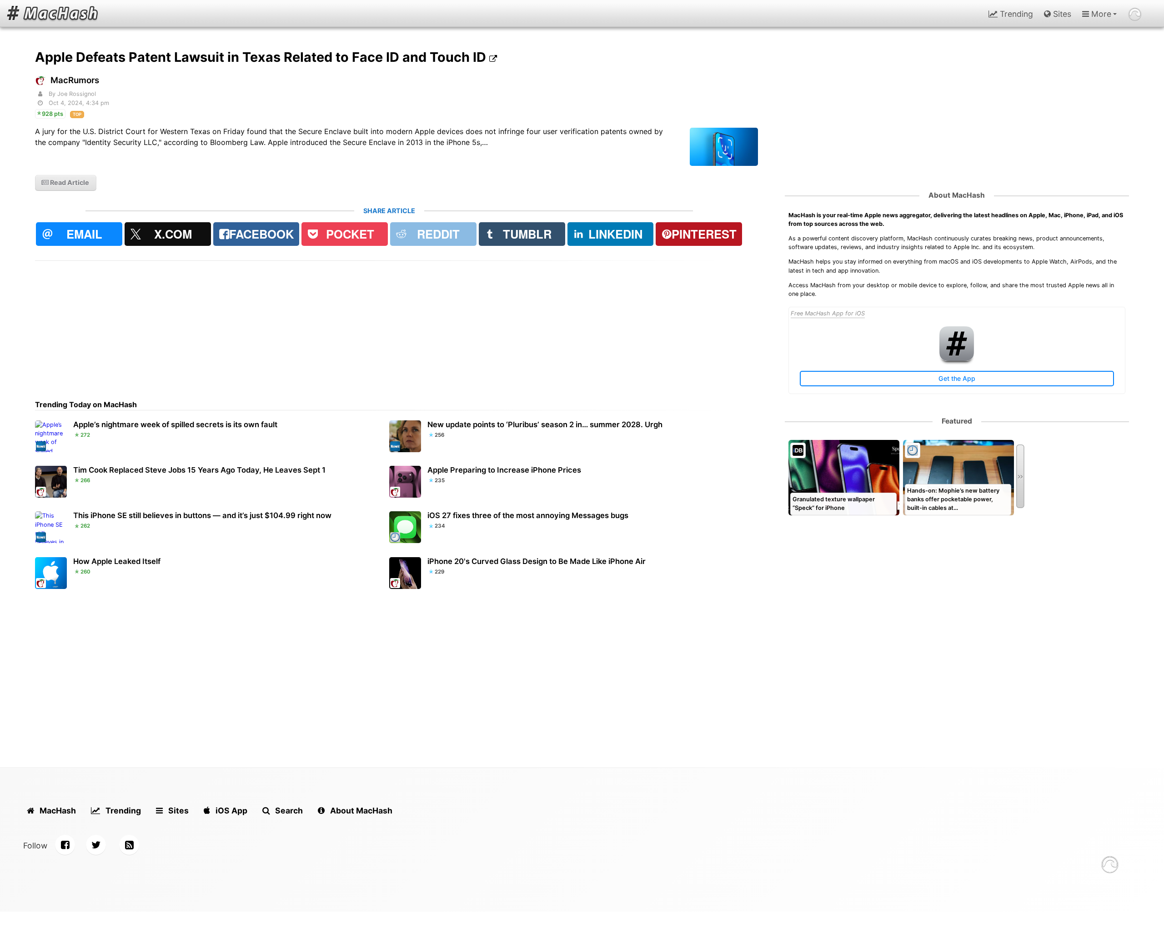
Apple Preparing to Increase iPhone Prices (504, 469)
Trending (1015, 14)
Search (288, 810)
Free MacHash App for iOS (828, 313)
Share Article (389, 211)
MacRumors (74, 80)
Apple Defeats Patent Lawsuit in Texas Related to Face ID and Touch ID (262, 57)
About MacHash (956, 195)
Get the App (956, 378)
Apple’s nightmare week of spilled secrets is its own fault (175, 424)
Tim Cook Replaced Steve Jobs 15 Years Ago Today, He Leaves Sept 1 (199, 469)
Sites (1061, 14)
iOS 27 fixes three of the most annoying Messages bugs (527, 515)
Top (77, 114)
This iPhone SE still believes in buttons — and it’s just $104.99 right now (202, 515)
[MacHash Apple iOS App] (956, 358)
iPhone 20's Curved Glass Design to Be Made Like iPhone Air (536, 561)
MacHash (57, 810)
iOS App (230, 810)
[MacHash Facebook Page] (65, 845)
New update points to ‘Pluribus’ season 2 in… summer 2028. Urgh (544, 424)
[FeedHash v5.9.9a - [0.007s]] (1109, 866)
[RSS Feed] (129, 845)
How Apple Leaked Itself (117, 561)
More (1100, 14)
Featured (957, 421)
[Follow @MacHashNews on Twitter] (96, 845)
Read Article (69, 182)
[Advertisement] (308, 324)
